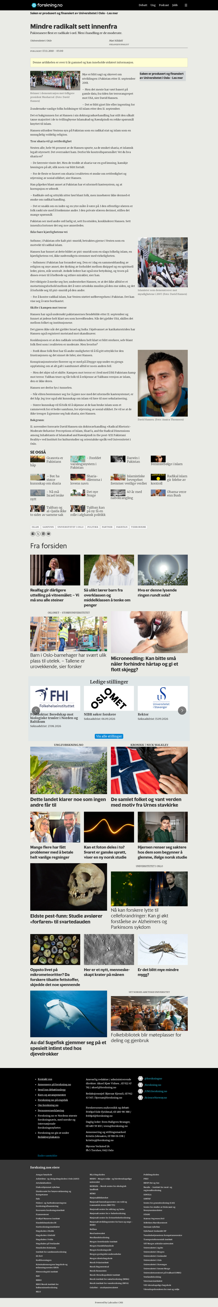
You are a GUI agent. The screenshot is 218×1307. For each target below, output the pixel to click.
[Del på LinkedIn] (43, 533)
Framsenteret (42, 1214)
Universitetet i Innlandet (155, 1256)
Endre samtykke (47, 1155)
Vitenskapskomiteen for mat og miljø (161, 1289)
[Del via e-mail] (48, 533)
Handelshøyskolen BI (46, 1222)
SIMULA (147, 1194)
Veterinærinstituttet (153, 1281)
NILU (38, 1291)
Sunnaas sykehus (152, 1227)
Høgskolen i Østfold (45, 1235)
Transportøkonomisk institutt (158, 1239)
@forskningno (153, 1078)
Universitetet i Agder (153, 1247)
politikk (92, 527)
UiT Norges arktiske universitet (158, 1243)
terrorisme (138, 527)
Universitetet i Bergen (154, 1252)
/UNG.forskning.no (155, 1091)
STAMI (147, 1214)
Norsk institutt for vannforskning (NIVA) (109, 1283)
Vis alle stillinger (109, 736)
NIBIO (39, 1280)
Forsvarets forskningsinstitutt (50, 1210)
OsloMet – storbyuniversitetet (104, 1287)
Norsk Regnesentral (99, 1266)
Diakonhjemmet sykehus (48, 1187)
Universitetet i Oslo (153, 1260)
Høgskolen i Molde (45, 1231)
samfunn (48, 527)
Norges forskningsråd (100, 1250)
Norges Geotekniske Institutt (103, 1241)
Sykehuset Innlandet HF (155, 1231)
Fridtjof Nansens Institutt (48, 1218)
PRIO (146, 1179)
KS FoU (39, 1256)
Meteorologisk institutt (47, 1271)
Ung (153, 5)
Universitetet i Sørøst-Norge (157, 1268)
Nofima (93, 1229)
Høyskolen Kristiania (46, 1247)
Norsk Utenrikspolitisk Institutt (105, 1275)
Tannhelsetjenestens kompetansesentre (163, 1235)
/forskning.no (152, 1084)
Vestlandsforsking (152, 1277)
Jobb (175, 5)
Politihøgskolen (151, 1174)
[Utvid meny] (186, 5)
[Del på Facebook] (32, 533)
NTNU (93, 1193)
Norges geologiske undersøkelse (105, 1254)
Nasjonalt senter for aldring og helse (107, 1209)
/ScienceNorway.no (155, 1097)
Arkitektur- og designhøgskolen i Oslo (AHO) (57, 1179)
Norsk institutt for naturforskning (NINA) (109, 1279)
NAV (38, 1276)
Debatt (143, 5)
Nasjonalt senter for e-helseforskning (108, 1213)
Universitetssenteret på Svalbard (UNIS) (162, 1272)
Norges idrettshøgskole (101, 1258)
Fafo (38, 1198)
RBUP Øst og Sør (151, 1183)
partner (107, 527)
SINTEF (147, 1198)
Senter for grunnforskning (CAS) (159, 1203)
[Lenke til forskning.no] (81, 4)
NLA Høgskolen (97, 1174)
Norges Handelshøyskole (102, 1246)
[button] (36, 710)
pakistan (121, 527)
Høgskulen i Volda (44, 1239)
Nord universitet (97, 1233)
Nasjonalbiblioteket (99, 1197)
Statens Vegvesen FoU (154, 1218)
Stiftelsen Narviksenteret (155, 1222)
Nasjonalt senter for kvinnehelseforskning (110, 1217)
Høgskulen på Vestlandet (48, 1243)
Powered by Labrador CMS (109, 1302)
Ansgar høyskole (44, 1174)
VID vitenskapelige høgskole (157, 1285)
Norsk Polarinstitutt (99, 1262)
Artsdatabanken (43, 1183)
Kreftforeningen (43, 1260)
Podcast (164, 5)
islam (35, 527)
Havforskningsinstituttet (48, 1227)
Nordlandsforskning (99, 1237)
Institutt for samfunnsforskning (51, 1252)
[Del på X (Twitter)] (37, 533)
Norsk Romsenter (98, 1271)
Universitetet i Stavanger (155, 1264)
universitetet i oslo (71, 527)
